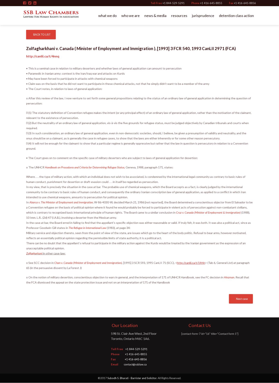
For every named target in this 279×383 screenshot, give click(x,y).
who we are (130, 15)
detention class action (236, 15)
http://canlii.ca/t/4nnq (42, 56)
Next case (242, 298)
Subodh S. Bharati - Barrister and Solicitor (131, 378)
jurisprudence (203, 15)
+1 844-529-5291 (174, 3)
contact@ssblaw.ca (135, 364)
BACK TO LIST (42, 34)
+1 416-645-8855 (211, 3)
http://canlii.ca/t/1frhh (191, 262)
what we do (107, 15)
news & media (155, 15)
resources (179, 15)
